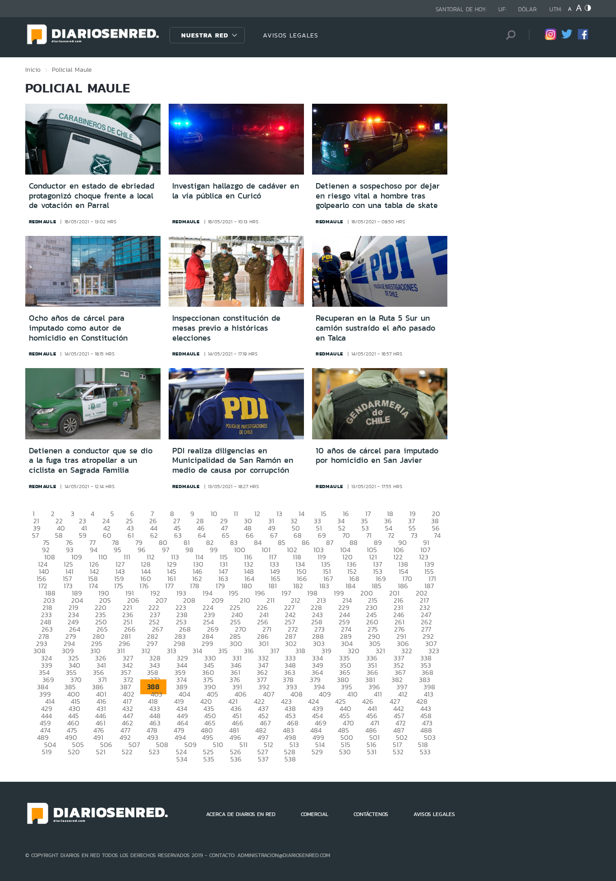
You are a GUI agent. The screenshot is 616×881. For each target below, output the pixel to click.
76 (69, 542)
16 (346, 513)
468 (293, 723)
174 (93, 585)
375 (208, 679)
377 (262, 679)
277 (426, 629)
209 (217, 600)
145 (171, 571)
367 (400, 672)
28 (200, 521)
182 (298, 585)
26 (153, 521)
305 (375, 643)
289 (346, 636)
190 (103, 593)
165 (275, 578)
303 (319, 643)
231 (398, 607)
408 (296, 694)
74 (437, 535)
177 (169, 585)
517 (397, 744)
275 (373, 629)
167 (328, 578)
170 (407, 578)
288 (318, 636)
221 (127, 607)
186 (403, 585)
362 (262, 672)
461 (101, 723)
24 (106, 521)
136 (352, 564)
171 (432, 578)
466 (238, 723)
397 (401, 687)
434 (181, 708)
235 (100, 614)
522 (127, 751)
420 (206, 701)
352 (398, 665)
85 (281, 542)
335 (344, 658)
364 (317, 672)
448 (155, 715)
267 (157, 629)
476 (98, 730)
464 (182, 723)
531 (372, 751)
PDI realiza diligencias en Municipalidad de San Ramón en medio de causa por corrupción (232, 460)
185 (377, 585)
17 (368, 513)
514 (320, 744)
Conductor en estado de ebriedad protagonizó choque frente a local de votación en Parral (91, 195)
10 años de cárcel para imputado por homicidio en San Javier (377, 455)
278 (43, 636)
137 (377, 564)
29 (224, 521)
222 (153, 607)
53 (365, 528)
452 (263, 715)
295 (96, 643)
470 (348, 723)
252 (154, 622)
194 (207, 593)
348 (290, 665)
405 (212, 694)
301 (263, 643)
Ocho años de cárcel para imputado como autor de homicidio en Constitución (78, 327)
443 (425, 708)
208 (189, 600)
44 (153, 528)
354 (44, 672)
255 (235, 622)
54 (388, 528)
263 (47, 629)
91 (426, 542)
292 (428, 636)
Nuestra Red (204, 35)
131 (224, 564)
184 (350, 585)
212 (295, 600)
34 (341, 521)
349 (317, 665)
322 (406, 650)
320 (353, 650)
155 (429, 571)
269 (213, 629)
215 (372, 600)
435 (208, 708)
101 (266, 549)
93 (70, 549)
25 (129, 521)
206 (133, 600)
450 (210, 715)
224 (207, 607)
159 (119, 578)
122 (398, 557)
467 (265, 723)
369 (48, 679)
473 (427, 723)
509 (190, 744)
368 (427, 672)
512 (268, 744)
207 (161, 600)
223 (180, 607)
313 (171, 650)
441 (372, 708)
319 (326, 650)
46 (201, 528)
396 (374, 687)
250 (101, 622)
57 (35, 535)
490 (71, 737)
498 (290, 737)
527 (262, 751)
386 (98, 687)
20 (436, 513)
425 (340, 701)
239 (209, 614)
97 (165, 549)
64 (202, 535)
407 (268, 694)
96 (142, 549)
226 (262, 607)
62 (154, 535)
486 (371, 730)
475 (72, 730)
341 (101, 665)
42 (106, 528)
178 (194, 585)
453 (290, 715)
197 (286, 593)
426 (367, 701)
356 (98, 672)
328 (155, 658)
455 (344, 715)
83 (234, 542)
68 (298, 535)
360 (208, 672)
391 (237, 687)
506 (106, 744)
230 (371, 607)
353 (425, 665)
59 (83, 535)
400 (73, 694)
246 (399, 614)
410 (352, 694)
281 (126, 636)
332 (263, 658)
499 (318, 737)
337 (399, 658)
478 (152, 730)
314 (197, 650)
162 (197, 578)
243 (317, 614)
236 (127, 614)
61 (131, 535)
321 (380, 650)
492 (125, 737)
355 (71, 672)
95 (117, 549)
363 (289, 672)
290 (374, 636)
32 (294, 521)
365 (344, 672)
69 (322, 535)
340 (74, 665)
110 (102, 557)
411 (378, 694)
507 (134, 744)
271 (266, 629)
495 (207, 737)
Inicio (33, 69)
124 (42, 564)
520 (74, 751)
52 (341, 528)
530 (345, 751)
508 (162, 744)
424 (313, 701)
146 (197, 571)
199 (339, 593)
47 (224, 528)
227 (289, 607)
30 (248, 521)
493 (152, 737)
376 (235, 679)
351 (372, 665)
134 (300, 564)
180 (246, 585)
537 (263, 759)
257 (290, 622)
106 (398, 549)
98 (189, 549)
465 (210, 723)
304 (347, 643)
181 (272, 585)
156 (41, 578)
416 (101, 701)
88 (353, 542)
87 (329, 542)
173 (68, 585)
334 (317, 658)
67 (273, 535)
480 (207, 730)
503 (430, 737)
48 (248, 528)
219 (73, 607)
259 (344, 622)
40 (61, 528)
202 (422, 593)
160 (145, 578)
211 (271, 600)
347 (263, 665)
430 (74, 708)
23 (82, 521)
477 (125, 730)
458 (426, 715)
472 (400, 723)
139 (429, 564)
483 (288, 730)
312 (146, 650)
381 (370, 679)
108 (49, 557)
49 (272, 528)
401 (101, 694)
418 (153, 701)
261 (400, 622)
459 (45, 723)
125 (68, 564)
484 (316, 730)
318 (300, 650)
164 (249, 578)
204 (77, 600)
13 (279, 513)
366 (372, 672)
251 (128, 622)
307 (431, 643)
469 (320, 723)
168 (354, 578)
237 (155, 614)
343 (154, 665)
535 (208, 759)
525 (208, 751)
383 (424, 679)
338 (426, 658)
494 (180, 737)
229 (343, 607)
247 (426, 614)
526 (235, 751)
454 (317, 715)
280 (98, 636)
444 (46, 715)
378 (288, 679)
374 (181, 679)
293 (41, 643)
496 (235, 737)
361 (235, 672)
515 (345, 744)
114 (199, 557)
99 (214, 549)
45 (177, 528)
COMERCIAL (314, 814)
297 (152, 643)
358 (152, 672)
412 (403, 694)
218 (47, 607)
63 (178, 535)
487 (398, 730)
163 (223, 578)
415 (75, 701)
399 (45, 694)
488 (426, 730)
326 (100, 658)
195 (234, 593)
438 (290, 708)
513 (294, 744)
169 (381, 578)
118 (297, 557)
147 (223, 571)
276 (399, 629)
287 (290, 636)
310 (95, 650)
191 (129, 593)
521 (101, 751)
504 (50, 744)
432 (127, 708)
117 (272, 557)
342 (127, 665)
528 (289, 751)
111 (127, 557)
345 (208, 665)
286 (263, 636)
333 (290, 658)
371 (102, 679)
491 (98, 737)
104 (345, 549)
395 (346, 687)
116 (248, 557)
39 (37, 528)
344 (181, 665)
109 (76, 557)
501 (374, 737)
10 (214, 513)
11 (236, 513)
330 (210, 658)
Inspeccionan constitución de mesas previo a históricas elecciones (226, 327)
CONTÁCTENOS (371, 814)
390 (210, 687)
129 (172, 564)
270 (240, 629)
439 (317, 708)
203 (49, 600)
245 (371, 614)
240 (237, 614)
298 (179, 643)
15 (323, 513)
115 (224, 557)
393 (291, 687)
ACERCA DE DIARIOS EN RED (241, 814)
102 (292, 549)
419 (179, 701)
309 (68, 650)
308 (39, 650)
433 (154, 708)
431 (101, 708)
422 (259, 701)
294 (69, 643)
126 (94, 564)
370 (76, 679)
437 (263, 708)
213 (321, 600)
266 (130, 629)
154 (403, 571)
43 (130, 528)
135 (326, 564)
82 (210, 542)
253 (181, 622)
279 (70, 636)
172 (42, 585)
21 (36, 521)
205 (105, 600)
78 (115, 542)
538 (290, 759)
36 (388, 521)
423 (286, 701)
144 (146, 571)
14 (301, 513)
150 (301, 571)
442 (398, 708)
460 (73, 723)
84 (258, 542)
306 (403, 643)
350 (345, 665)
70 (346, 535)
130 (198, 564)
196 (260, 593)
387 (125, 687)
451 (237, 715)
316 (249, 650)
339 (46, 665)
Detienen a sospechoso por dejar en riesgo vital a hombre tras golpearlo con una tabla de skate (378, 195)
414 (50, 701)
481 (234, 730)
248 (45, 622)
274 (346, 629)
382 (397, 679)
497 (262, 737)
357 (125, 672)
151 (327, 571)
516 (372, 744)
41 (84, 528)
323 (433, 650)
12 (257, 513)
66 (250, 535)
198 (312, 593)
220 (100, 607)
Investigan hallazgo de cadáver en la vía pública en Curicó (235, 191)
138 (403, 564)
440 (345, 708)
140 (44, 571)
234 (73, 614)
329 (182, 658)
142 (94, 571)
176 (144, 585)
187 (429, 585)
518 (423, 744)
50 (296, 528)
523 (154, 751)
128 (146, 564)
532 (398, 751)
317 (274, 650)
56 (436, 528)
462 (127, 723)
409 (325, 694)
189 (77, 593)
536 (236, 759)
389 (182, 687)
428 (422, 701)
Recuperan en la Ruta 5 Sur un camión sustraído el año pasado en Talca (375, 327)
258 (316, 622)
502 (402, 737)
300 (236, 643)
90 (402, 542)
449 (182, 715)
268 (185, 629)
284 (207, 636)
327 (128, 658)
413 (428, 694)
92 (46, 549)
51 (319, 528)
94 (93, 549)
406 (240, 694)
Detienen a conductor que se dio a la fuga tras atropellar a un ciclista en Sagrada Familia (90, 460)
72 (391, 535)
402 (128, 694)
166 (302, 578)
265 (102, 629)
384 (42, 687)
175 (118, 585)
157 (67, 578)
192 (155, 593)
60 (107, 535)
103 (318, 549)
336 (371, 658)
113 (175, 557)
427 (395, 701)
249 (73, 622)
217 (424, 600)
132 (248, 564)
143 (120, 571)
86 (306, 542)
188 (50, 593)
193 (181, 593)
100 (239, 549)
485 (343, 730)
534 (181, 759)
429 (46, 708)
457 (399, 715)
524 (181, 751)
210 (245, 600)
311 (121, 650)
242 (290, 614)
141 (69, 571)
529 (317, 751)
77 (92, 542)
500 (346, 737)
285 (235, 636)
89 (378, 542)
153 (377, 571)
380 (343, 679)
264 (74, 629)
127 (119, 564)
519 (47, 751)
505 (78, 744)
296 (124, 643)
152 (352, 571)
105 (372, 549)
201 (394, 593)
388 (153, 687)
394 (319, 687)
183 (324, 585)
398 (429, 687)
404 (184, 694)
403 (156, 694)
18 (390, 513)
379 (315, 679)
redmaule (42, 221)
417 (127, 701)
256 (262, 622)
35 (364, 521)
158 (93, 578)
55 (412, 528)
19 (412, 513)
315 (223, 650)
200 (366, 593)
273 (319, 629)
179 (220, 585)
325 (73, 658)
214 (347, 600)
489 (43, 737)
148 (249, 571)
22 (59, 521)
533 (425, 751)
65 (226, 535)
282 (152, 636)
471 (374, 723)
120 (347, 557)
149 (275, 571)
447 (128, 715)
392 (264, 687)
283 (180, 636)
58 (59, 535)
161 (171, 578)
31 (271, 521)
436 (236, 708)
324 (46, 658)
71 (369, 535)
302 (291, 643)
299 (207, 643)
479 (179, 730)
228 (316, 607)
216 (399, 600)
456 (371, 715)
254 (208, 622)
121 (373, 557)
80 (163, 542)
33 (317, 521)
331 (237, 658)
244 (344, 614)
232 (424, 607)
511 (243, 744)
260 (372, 622)
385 (70, 687)
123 (423, 557)
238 (182, 614)
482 (261, 730)
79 (139, 542)
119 (321, 557)
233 (46, 614)
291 (401, 636)
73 (414, 535)
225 (235, 607)
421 (233, 701)
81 (187, 542)
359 (180, 672)
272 (293, 629)
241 (264, 614)
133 (274, 564)
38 (435, 521)
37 (411, 521)
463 (155, 723)
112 (151, 557)
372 (128, 679)
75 (46, 542)
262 (426, 622)
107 (425, 549)
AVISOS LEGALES (290, 35)
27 (176, 521)
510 (218, 744)
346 (236, 665)
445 (73, 715)
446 (100, 715)
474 (45, 730)
